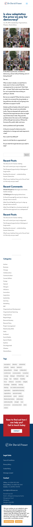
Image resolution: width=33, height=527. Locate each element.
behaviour (19, 367)
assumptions (7, 364)
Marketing (6, 303)
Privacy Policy (7, 464)
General (5, 284)
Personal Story (7, 323)
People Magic (7, 317)
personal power (7, 396)
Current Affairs (7, 278)
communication (17, 373)
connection (25, 373)
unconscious (7, 405)
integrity (25, 381)
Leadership (15, 23)
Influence (6, 289)
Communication (8, 275)
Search (27, 155)
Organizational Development (11, 309)
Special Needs (7, 340)
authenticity (22, 364)
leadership (13, 384)
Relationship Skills (8, 329)
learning (21, 384)
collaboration (23, 370)
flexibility (22, 379)
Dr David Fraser (7, 197)
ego (27, 376)
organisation (7, 390)
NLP (4, 306)
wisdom (6, 407)
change (16, 370)
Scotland (6, 334)
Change (5, 270)
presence (21, 396)
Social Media (7, 337)
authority (6, 367)
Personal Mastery (8, 320)
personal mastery (17, 393)
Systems (5, 343)
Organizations (22, 23)
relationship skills (8, 402)
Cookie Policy (7, 468)
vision (25, 405)
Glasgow (5, 287)
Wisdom (5, 25)
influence (11, 381)
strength (17, 402)
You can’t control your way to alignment (14, 166)
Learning (5, 301)
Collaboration (7, 273)
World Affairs (13, 25)
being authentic (8, 370)
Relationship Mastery (9, 399)
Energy (5, 281)
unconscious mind (16, 405)
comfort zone (7, 373)
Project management (9, 326)
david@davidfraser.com (10, 490)
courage (6, 376)
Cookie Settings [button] (9, 521)
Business (5, 267)
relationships (19, 399)
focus (5, 381)
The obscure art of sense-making (12, 163)
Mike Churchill (7, 202)
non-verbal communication (17, 387)
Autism (5, 264)
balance (13, 367)
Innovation (6, 292)
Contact (17, 431)
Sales (4, 331)
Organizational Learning (10, 312)
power (15, 396)
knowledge (6, 384)
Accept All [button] (18, 521)
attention (14, 364)
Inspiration (6, 295)
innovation (18, 381)
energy (5, 379)
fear (10, 379)
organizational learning (18, 390)
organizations (7, 393)
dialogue (12, 376)
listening (6, 387)
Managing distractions (18, 194)
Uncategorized (7, 345)
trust (22, 402)
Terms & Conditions (8, 460)
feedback (16, 379)
